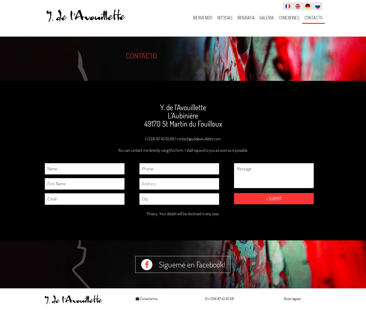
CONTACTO (313, 17)
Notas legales (292, 299)
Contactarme (148, 299)
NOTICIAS (225, 17)
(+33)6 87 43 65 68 (220, 299)
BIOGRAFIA (246, 17)
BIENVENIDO (202, 17)
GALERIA (266, 17)
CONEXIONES (289, 17)
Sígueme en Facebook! (191, 264)
